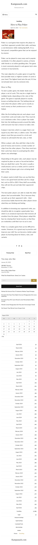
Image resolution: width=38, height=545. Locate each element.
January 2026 (19, 355)
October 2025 (19, 362)
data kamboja (19, 527)
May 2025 (19, 379)
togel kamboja (19, 520)
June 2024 (19, 417)
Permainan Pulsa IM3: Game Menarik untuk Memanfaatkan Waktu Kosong (17, 300)
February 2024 (19, 431)
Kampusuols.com (19, 4)
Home (15, 533)
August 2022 (19, 494)
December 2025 (19, 358)
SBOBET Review (6, 265)
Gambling (19, 21)
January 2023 (19, 476)
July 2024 (19, 414)
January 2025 (19, 393)
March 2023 (19, 469)
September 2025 (19, 365)
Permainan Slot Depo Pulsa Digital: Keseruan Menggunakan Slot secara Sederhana (19, 295)
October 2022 (19, 487)
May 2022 (19, 504)
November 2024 (19, 400)
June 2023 (19, 459)
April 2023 (19, 466)
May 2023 (19, 462)
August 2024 (19, 410)
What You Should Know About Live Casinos (13, 275)
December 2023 (19, 438)
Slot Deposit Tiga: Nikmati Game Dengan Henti (13, 308)
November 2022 (19, 483)
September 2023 (19, 448)
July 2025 (19, 372)
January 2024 (19, 435)
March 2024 (19, 428)
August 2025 (19, 369)
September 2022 (19, 490)
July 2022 (19, 497)
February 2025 (19, 389)
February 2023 (19, 473)
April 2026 (19, 344)
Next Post (27, 253)
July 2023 (19, 455)
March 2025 (19, 386)
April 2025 (19, 382)
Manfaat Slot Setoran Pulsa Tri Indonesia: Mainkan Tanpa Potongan (17, 291)
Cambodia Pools (19, 524)
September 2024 (19, 407)
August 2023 (19, 452)
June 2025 (19, 375)
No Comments (23, 28)
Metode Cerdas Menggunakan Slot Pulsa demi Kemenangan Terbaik (18, 304)
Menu (6, 14)
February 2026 (19, 351)
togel (19, 514)
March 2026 (19, 348)
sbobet (19, 530)
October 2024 (19, 403)
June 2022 (19, 501)
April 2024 (19, 424)
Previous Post (10, 253)
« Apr (2, 336)
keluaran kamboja (19, 517)
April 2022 (19, 507)
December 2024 (19, 396)
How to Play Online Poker (8, 270)
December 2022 (19, 480)
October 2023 (19, 445)
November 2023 (19, 441)
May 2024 (19, 421)
